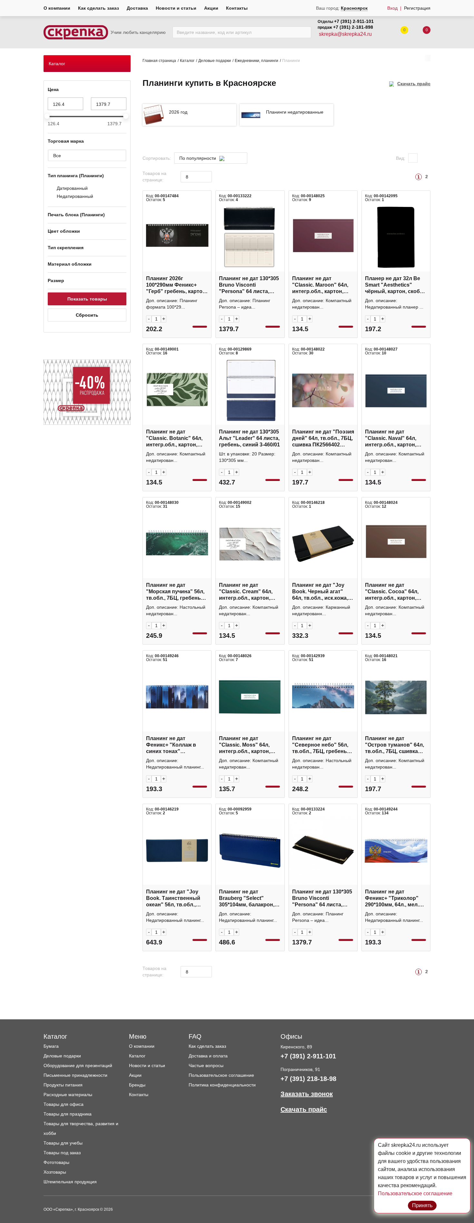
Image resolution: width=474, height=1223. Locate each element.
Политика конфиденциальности (222, 1084)
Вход (392, 8)
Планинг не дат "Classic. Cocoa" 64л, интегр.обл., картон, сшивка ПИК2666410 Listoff (392, 591)
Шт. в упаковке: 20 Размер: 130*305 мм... (247, 457)
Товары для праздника (68, 1113)
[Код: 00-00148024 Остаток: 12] (396, 544)
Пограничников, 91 (300, 1069)
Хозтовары (55, 1172)
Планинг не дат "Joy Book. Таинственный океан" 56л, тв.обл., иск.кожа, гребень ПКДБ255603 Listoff (173, 898)
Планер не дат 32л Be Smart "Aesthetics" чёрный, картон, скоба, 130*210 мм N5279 (394, 285)
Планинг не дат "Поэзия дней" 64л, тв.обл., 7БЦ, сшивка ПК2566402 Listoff (323, 438)
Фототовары (56, 1162)
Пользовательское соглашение (221, 1075)
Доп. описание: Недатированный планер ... (394, 304)
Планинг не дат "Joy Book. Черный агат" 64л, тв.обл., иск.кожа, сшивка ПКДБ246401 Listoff (320, 591)
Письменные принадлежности (75, 1075)
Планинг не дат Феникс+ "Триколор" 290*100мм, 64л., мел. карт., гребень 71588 (392, 898)
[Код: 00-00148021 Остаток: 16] (396, 697)
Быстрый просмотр (177, 268)
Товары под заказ (62, 1152)
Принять (422, 1205)
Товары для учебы (63, 1143)
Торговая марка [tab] (66, 141)
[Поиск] (304, 32)
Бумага (51, 1046)
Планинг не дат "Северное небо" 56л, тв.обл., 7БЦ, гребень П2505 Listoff (320, 745)
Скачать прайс (413, 83)
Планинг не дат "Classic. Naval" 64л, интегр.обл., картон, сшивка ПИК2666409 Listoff (391, 438)
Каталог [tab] (57, 63)
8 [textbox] (187, 176)
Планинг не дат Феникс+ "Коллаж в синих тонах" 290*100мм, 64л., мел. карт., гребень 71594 (173, 745)
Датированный (72, 188)
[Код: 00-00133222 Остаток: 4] (250, 237)
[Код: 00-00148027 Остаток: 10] (396, 390)
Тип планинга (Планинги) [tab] (76, 175)
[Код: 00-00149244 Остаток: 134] (396, 850)
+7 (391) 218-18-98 (308, 1078)
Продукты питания (63, 1084)
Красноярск (354, 8)
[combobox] (210, 158)
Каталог (187, 60)
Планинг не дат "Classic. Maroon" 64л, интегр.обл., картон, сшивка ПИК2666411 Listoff (320, 285)
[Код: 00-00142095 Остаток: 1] (396, 237)
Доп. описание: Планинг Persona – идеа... (244, 304)
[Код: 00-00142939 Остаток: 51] (323, 697)
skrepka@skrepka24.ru (345, 34)
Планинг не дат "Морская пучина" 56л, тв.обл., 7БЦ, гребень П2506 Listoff (175, 591)
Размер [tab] (56, 280)
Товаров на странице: (154, 176)
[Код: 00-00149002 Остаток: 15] (250, 544)
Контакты (237, 8)
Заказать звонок (307, 1093)
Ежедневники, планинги (256, 60)
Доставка (137, 8)
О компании (57, 8)
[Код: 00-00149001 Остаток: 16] (177, 390)
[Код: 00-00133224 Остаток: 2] (323, 850)
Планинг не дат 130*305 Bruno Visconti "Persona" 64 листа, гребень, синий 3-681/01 (249, 285)
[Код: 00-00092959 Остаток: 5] (250, 850)
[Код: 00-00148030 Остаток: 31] (177, 544)
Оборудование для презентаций (78, 1065)
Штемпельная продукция (70, 1181)
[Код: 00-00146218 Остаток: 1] (323, 544)
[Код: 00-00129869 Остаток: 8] (250, 390)
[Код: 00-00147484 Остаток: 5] (177, 237)
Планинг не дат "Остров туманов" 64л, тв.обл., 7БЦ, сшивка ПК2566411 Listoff (394, 745)
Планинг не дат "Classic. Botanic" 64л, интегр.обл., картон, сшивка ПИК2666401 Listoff (174, 438)
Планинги (291, 60)
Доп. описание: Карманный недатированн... (321, 610)
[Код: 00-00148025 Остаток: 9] (323, 237)
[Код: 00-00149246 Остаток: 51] (177, 697)
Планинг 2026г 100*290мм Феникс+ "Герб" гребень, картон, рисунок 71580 (176, 285)
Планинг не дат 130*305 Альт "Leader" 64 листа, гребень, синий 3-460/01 (249, 438)
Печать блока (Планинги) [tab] (76, 214)
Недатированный (75, 196)
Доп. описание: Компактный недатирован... (321, 304)
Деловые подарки (214, 60)
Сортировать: (157, 158)
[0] (420, 32)
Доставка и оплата (208, 1055)
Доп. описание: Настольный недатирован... (175, 610)
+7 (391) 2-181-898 (353, 27)
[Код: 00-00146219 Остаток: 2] (177, 850)
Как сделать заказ (98, 8)
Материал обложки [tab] (70, 264)
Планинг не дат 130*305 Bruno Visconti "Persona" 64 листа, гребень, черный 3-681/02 (322, 898)
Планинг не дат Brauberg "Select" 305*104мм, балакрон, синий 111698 (246, 898)
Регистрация (417, 8)
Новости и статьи (176, 8)
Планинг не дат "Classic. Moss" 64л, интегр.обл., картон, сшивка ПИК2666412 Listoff (245, 745)
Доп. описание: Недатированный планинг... (175, 763)
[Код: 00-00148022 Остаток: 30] (323, 390)
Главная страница (159, 60)
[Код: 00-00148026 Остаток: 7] (250, 697)
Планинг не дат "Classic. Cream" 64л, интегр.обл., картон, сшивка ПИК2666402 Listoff (245, 591)
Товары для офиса (64, 1104)
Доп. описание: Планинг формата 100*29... (171, 304)
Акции (211, 8)
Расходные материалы (68, 1094)
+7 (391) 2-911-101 (354, 21)
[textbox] (207, 158)
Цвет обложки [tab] (64, 231)
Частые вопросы (206, 1065)
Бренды (137, 1084)
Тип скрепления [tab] (66, 247)
